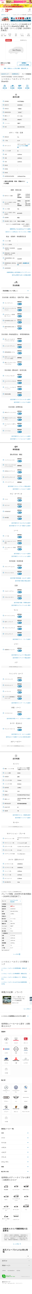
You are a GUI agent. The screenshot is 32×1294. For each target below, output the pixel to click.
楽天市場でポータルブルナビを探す (21, 523)
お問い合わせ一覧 (11, 1283)
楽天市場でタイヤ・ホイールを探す (21, 734)
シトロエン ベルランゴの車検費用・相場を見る (14, 973)
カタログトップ (4, 74)
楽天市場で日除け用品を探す (23, 580)
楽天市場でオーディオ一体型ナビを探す (20, 525)
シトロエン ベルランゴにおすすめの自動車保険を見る (14, 983)
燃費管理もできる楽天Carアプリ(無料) (20, 229)
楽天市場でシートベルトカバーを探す (20, 439)
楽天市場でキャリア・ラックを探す (21, 703)
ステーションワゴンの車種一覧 (23, 146)
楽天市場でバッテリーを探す (23, 817)
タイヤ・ (22, 35)
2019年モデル (15, 74)
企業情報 (4, 1270)
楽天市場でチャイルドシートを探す (21, 436)
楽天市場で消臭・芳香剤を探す (22, 602)
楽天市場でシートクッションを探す (21, 556)
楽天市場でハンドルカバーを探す (22, 489)
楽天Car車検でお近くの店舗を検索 (21, 275)
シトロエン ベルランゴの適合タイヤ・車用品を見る (14, 978)
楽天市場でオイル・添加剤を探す (22, 815)
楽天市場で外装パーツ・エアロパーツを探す (19, 718)
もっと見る (15, 954)
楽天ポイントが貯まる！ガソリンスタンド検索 (18, 231)
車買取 (9, 35)
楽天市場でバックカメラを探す (22, 402)
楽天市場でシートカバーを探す (22, 553)
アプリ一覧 (4, 1283)
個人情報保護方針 (11, 1270)
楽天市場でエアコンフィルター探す (21, 605)
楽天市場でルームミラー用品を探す (21, 655)
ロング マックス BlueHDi (14, 901)
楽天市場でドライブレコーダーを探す (20, 399)
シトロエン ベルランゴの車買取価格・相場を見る (14, 969)
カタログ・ (3, 35)
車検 (16, 35)
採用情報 (18, 1270)
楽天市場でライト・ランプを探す (22, 639)
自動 (28, 35)
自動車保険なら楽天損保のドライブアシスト (19, 272)
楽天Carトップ (4, 14)
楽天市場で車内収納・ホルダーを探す (20, 578)
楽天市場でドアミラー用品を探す (22, 657)
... (10, 14)
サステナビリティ (19, 1283)
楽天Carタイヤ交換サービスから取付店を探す (18, 737)
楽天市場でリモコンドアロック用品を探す (19, 486)
